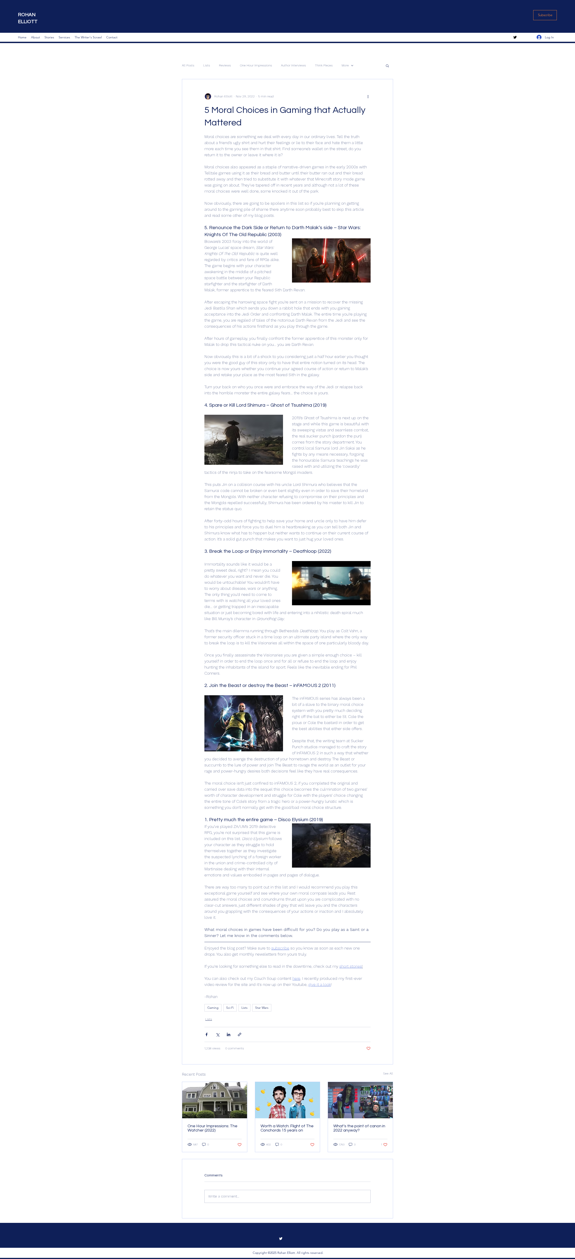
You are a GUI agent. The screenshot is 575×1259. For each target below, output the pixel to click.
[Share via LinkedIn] (228, 1034)
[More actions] (368, 96)
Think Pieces (324, 65)
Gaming (213, 1008)
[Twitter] (515, 37)
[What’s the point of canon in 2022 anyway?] (360, 1100)
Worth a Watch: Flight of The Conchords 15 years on (287, 1128)
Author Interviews (293, 65)
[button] (387, 65)
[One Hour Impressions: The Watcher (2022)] (214, 1100)
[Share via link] (239, 1034)
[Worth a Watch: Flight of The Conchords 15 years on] (287, 1100)
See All (388, 1073)
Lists (206, 65)
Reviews (225, 65)
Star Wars (261, 1008)
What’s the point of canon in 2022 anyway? (359, 1128)
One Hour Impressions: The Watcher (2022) (212, 1128)
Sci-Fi (230, 1008)
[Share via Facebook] (206, 1034)
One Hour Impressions (256, 65)
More (345, 65)
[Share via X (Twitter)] (217, 1034)
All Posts (188, 65)
